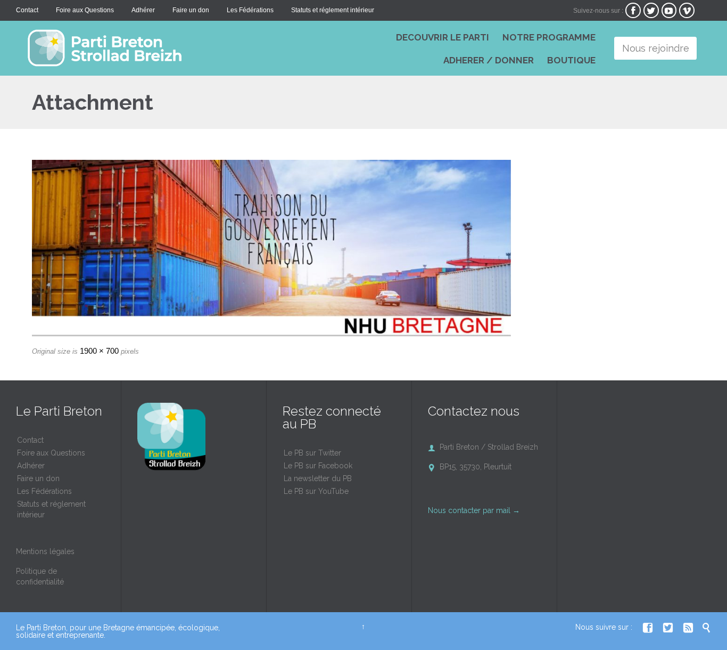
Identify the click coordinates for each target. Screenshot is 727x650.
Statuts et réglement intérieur (51, 509)
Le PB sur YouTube (316, 491)
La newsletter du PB (318, 478)
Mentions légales (45, 551)
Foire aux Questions (51, 453)
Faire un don (38, 478)
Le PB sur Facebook (318, 465)
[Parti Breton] (175, 48)
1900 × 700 (99, 350)
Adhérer (31, 465)
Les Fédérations (44, 491)
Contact (30, 440)
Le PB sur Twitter (312, 453)
